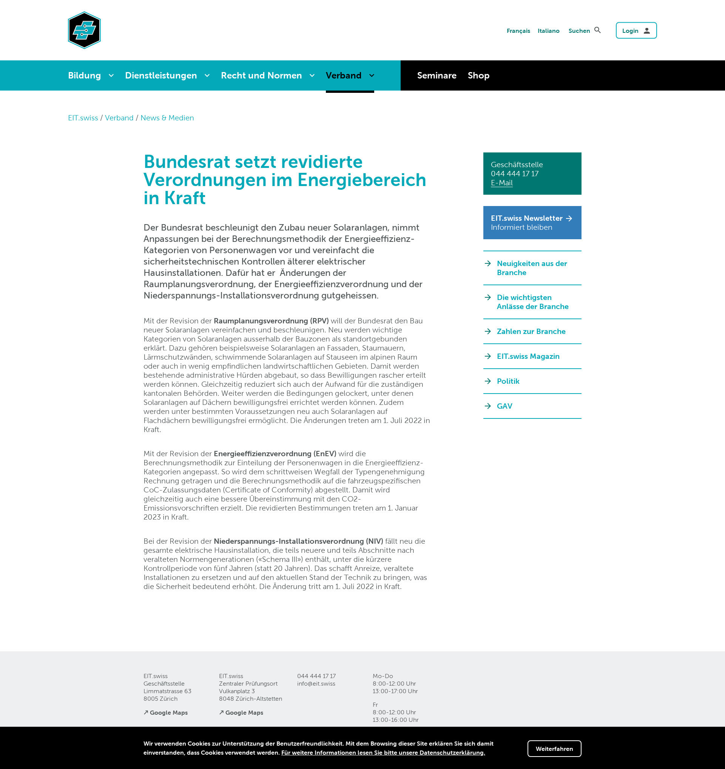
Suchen (579, 30)
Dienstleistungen (161, 75)
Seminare (437, 75)
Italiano (549, 30)
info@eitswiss (316, 683)
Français (518, 30)
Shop (479, 75)
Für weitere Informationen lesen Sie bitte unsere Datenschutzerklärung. (383, 752)
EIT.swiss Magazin (528, 356)
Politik (508, 381)
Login (630, 30)
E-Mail (502, 182)
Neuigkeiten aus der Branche (532, 268)
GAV (504, 406)
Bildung (84, 75)
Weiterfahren (554, 748)
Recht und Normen (261, 75)
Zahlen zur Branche (531, 331)
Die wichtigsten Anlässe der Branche (533, 302)
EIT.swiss (83, 118)
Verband (344, 75)
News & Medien (167, 118)
